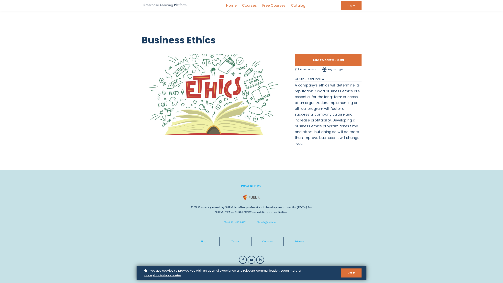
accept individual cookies (162, 275)
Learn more (289, 270)
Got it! (351, 273)
